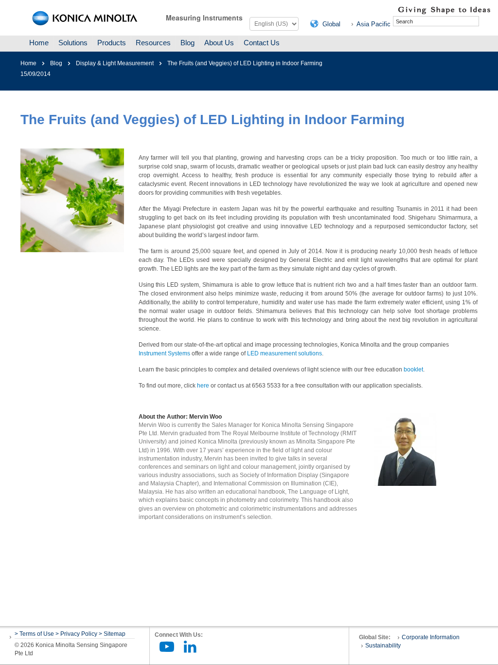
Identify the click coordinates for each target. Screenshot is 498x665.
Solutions (73, 42)
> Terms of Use (35, 633)
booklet (413, 369)
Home (39, 42)
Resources (153, 42)
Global (331, 24)
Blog (187, 42)
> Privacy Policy (76, 633)
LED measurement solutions (284, 353)
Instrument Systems (164, 353)
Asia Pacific (373, 24)
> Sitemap (112, 633)
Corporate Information (431, 637)
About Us (219, 42)
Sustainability (383, 645)
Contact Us (262, 42)
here (203, 385)
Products (111, 42)
